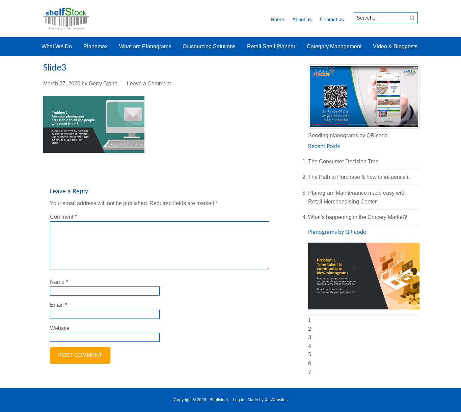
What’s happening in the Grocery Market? (357, 217)
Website (60, 328)
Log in (238, 399)
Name (59, 282)
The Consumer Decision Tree (343, 161)
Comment (63, 217)
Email (58, 305)
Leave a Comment (149, 83)
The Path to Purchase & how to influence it (359, 177)
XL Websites (276, 399)
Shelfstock (66, 18)
